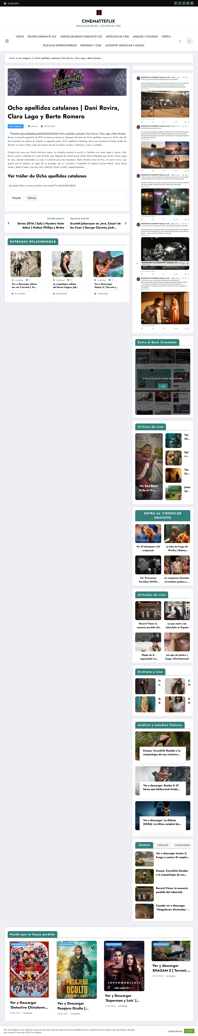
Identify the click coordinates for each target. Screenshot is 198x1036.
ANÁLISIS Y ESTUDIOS (145, 36)
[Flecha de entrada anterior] (9, 223)
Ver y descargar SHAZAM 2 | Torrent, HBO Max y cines (40, 968)
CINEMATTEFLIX (98, 21)
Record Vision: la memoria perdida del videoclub (148, 625)
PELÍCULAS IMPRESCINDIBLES (60, 45)
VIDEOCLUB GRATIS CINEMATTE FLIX (81, 36)
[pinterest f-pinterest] (188, 3)
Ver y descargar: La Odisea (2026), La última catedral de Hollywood (161, 822)
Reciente (144, 845)
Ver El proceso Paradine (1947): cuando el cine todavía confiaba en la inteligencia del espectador (148, 580)
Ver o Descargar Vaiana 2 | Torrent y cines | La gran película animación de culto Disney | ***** (106, 285)
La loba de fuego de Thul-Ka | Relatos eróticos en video (177, 548)
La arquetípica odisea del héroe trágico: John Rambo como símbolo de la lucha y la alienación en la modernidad (65, 285)
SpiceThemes (129, 999)
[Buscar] (180, 41)
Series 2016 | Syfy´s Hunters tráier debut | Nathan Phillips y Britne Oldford (40, 226)
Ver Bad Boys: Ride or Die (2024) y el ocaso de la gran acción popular (148, 488)
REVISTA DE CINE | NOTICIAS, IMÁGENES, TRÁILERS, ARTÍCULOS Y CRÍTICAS (87, 946)
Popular (163, 845)
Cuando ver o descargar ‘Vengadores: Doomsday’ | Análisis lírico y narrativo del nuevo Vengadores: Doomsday (172, 908)
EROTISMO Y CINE (90, 45)
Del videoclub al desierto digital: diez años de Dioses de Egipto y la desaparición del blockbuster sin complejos (187, 454)
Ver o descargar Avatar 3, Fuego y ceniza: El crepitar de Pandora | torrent (172, 855)
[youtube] (192, 3)
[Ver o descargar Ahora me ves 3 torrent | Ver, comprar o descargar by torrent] (26, 263)
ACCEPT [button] (189, 1031)
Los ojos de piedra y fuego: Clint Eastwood (177, 656)
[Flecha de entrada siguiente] (126, 223)
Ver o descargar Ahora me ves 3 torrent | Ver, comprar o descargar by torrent (24, 285)
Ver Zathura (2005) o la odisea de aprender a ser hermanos (187, 471)
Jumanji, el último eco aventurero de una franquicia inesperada (187, 489)
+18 (163, 386)
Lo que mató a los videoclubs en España (177, 625)
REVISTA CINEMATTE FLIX (42, 36)
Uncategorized (32, 944)
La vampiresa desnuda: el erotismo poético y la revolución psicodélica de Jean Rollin (177, 580)
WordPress (94, 999)
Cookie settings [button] (175, 1031)
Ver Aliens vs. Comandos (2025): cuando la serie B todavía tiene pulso (187, 436)
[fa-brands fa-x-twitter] (179, 3)
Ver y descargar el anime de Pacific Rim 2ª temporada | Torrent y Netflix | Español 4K (89, 970)
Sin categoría (16, 126)
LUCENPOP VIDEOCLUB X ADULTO (124, 45)
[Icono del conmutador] (7, 41)
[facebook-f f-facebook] (175, 3)
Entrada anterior (55, 218)
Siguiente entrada (79, 218)
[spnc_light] (189, 41)
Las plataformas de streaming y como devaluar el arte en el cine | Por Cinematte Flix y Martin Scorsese (136, 971)
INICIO (20, 36)
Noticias (34, 126)
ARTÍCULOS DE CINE (117, 36)
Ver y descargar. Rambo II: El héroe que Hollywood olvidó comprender (161, 787)
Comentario (182, 845)
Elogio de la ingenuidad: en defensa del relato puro (148, 657)
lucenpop (19, 280)
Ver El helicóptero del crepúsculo (148, 548)
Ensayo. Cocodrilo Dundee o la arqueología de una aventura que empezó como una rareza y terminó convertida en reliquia (162, 752)
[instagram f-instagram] (184, 3)
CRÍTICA (166, 36)
